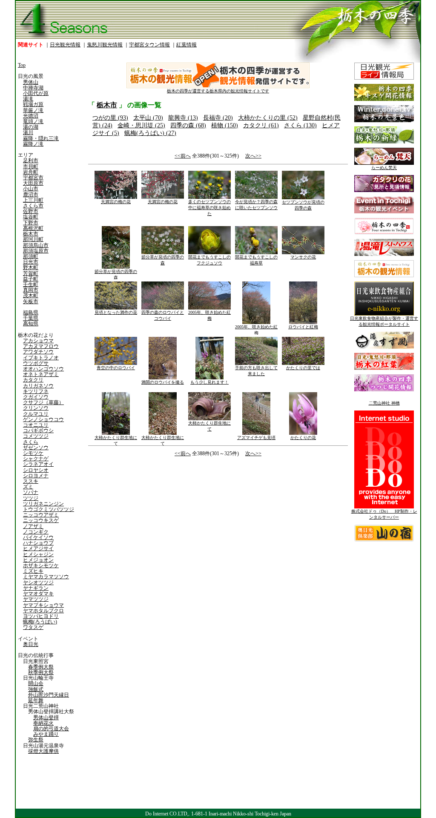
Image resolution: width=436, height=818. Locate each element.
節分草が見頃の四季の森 (116, 274)
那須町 (30, 256)
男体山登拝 (46, 717)
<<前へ (183, 156)
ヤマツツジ (36, 599)
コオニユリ (36, 425)
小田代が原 (36, 93)
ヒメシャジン (38, 554)
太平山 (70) (148, 118)
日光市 (30, 262)
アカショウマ (38, 341)
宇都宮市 (33, 178)
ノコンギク (36, 532)
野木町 (30, 267)
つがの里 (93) (110, 118)
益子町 (30, 279)
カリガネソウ (38, 386)
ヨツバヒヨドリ (41, 616)
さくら (30, 442)
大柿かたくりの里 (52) (268, 118)
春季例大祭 (41, 667)
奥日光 (30, 644)
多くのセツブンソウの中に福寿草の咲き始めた (209, 207)
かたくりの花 (303, 437)
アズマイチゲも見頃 (256, 437)
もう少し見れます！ (209, 382)
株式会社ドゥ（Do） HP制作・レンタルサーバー (384, 514)
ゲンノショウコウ (43, 419)
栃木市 (30, 234)
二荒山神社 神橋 (384, 403)
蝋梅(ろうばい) (40, 622)
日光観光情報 (65, 45)
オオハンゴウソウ (43, 369)
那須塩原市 (36, 251)
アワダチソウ (38, 352)
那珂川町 (33, 239)
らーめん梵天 (384, 167)
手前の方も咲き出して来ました (256, 370)
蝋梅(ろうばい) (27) (150, 133)
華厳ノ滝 (33, 110)
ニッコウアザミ (41, 515)
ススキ (30, 481)
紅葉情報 (186, 45)
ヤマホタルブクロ (43, 611)
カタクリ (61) (261, 125)
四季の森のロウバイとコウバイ (162, 315)
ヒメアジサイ (38, 548)
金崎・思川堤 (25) (141, 125)
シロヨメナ (36, 476)
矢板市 (30, 301)
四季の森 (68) (188, 125)
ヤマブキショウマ (43, 605)
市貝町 (30, 166)
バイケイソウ (38, 537)
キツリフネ (36, 391)
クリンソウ (36, 408)
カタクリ (33, 380)
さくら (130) (300, 125)
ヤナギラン (36, 588)
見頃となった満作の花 (116, 312)
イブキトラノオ (41, 358)
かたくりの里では (303, 367)
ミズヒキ (33, 571)
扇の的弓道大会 (51, 729)
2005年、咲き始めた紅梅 (209, 315)
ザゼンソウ (36, 448)
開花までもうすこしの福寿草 (256, 260)
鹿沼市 (30, 195)
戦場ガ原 (33, 104)
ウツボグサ (36, 363)
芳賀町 (30, 273)
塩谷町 (30, 217)
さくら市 (33, 206)
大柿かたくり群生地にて (116, 440)
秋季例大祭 (41, 672)
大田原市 (33, 183)
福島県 (30, 313)
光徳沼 (30, 116)
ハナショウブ (38, 543)
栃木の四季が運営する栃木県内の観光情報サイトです (218, 91)
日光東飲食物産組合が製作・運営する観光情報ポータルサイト (384, 321)
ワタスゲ (33, 627)
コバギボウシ (38, 430)
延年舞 (35, 700)
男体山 (30, 82)
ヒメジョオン (38, 560)
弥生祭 (35, 740)
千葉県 (30, 318)
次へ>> (253, 156)
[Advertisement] (152, 530)
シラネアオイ (38, 464)
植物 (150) (224, 125)
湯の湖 (30, 127)
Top (22, 65)
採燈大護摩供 (43, 751)
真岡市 (30, 290)
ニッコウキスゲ (41, 520)
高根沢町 (33, 228)
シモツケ (33, 453)
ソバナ (30, 492)
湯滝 (28, 99)
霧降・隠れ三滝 (41, 138)
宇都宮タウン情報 (149, 45)
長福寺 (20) (218, 118)
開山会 (35, 683)
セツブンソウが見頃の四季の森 (303, 205)
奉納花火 (43, 723)
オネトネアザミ (41, 374)
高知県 (30, 324)
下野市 (30, 223)
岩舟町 (30, 172)
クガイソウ (36, 397)
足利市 (30, 161)
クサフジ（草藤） (43, 402)
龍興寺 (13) (183, 118)
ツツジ (30, 498)
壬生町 (30, 284)
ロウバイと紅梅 (303, 326)
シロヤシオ (36, 470)
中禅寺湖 (33, 88)
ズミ (28, 487)
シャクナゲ (36, 459)
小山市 (30, 189)
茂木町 (30, 295)
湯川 (28, 132)
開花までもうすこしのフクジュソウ (209, 260)
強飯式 (35, 689)
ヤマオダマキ (38, 594)
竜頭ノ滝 (33, 121)
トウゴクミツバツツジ (48, 509)
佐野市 (30, 211)
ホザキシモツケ (41, 565)
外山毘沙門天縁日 (48, 695)
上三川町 (33, 200)
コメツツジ (36, 436)
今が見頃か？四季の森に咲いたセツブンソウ (256, 204)
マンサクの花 (303, 257)
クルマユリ (36, 414)
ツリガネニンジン (43, 504)
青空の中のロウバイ (116, 367)
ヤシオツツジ (38, 583)
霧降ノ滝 (33, 144)
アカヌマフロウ (41, 346)
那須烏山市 (36, 245)
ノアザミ (33, 526)
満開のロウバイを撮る (162, 382)
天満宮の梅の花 (116, 201)
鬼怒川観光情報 (105, 45)
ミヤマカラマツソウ (46, 577)
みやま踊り (46, 734)
